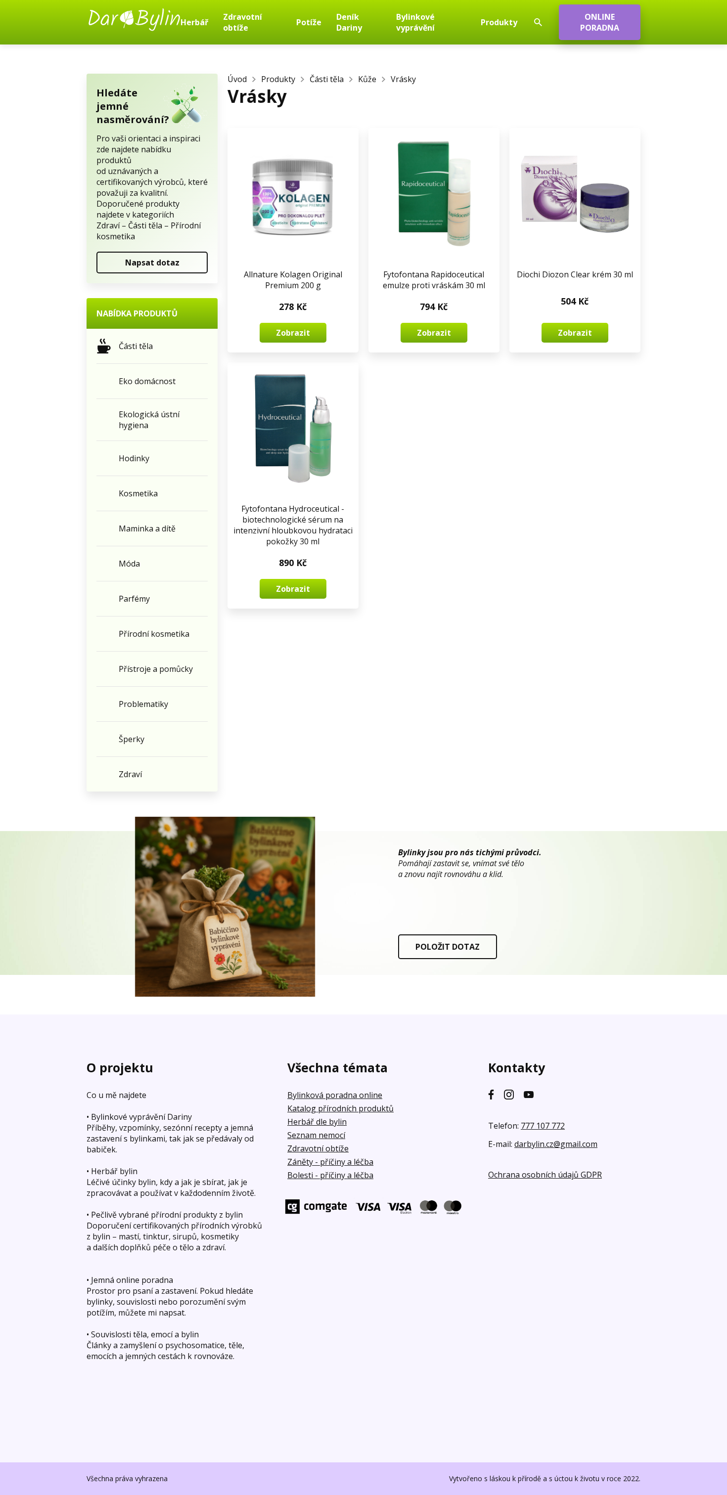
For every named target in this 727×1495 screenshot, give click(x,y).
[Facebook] (491, 1094)
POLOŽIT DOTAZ (447, 946)
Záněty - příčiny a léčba (330, 1161)
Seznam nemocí (316, 1135)
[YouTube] (529, 1094)
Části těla (327, 79)
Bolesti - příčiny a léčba (330, 1175)
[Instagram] (509, 1094)
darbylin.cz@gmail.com (555, 1144)
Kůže (367, 79)
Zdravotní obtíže (318, 1148)
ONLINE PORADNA (599, 22)
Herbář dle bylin (317, 1121)
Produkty (278, 79)
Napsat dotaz (152, 262)
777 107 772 (543, 1125)
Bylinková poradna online (334, 1095)
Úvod (237, 79)
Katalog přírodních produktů (340, 1108)
